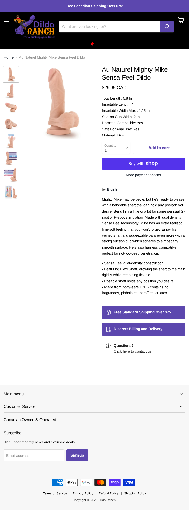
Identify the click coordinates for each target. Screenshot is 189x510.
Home (9, 57)
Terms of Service (55, 493)
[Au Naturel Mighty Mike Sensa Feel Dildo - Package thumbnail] (11, 191)
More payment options (143, 175)
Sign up (77, 455)
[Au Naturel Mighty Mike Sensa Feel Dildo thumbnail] (11, 74)
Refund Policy (109, 493)
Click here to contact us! (133, 351)
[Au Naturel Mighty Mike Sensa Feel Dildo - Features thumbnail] (11, 158)
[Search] (167, 26)
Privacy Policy (83, 493)
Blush (112, 189)
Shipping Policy (135, 493)
